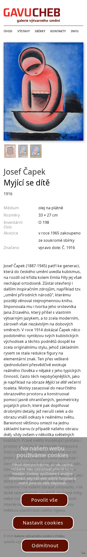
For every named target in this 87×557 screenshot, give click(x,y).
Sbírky (40, 31)
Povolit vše (44, 500)
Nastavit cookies (43, 522)
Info (75, 31)
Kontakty (58, 31)
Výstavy (23, 31)
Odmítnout (45, 545)
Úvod (8, 31)
